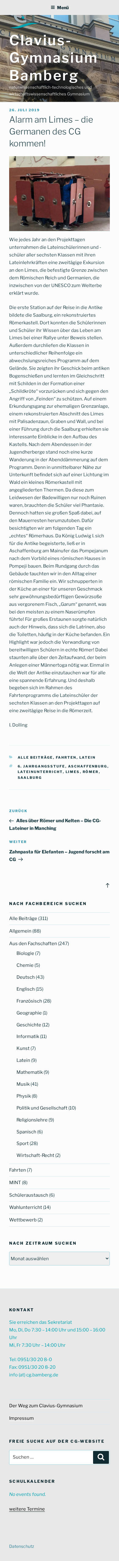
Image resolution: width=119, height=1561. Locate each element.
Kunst (23, 1048)
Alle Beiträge (35, 757)
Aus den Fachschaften (33, 943)
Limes (73, 772)
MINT (15, 1182)
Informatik (27, 1036)
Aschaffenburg (87, 766)
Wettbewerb (23, 1220)
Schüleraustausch (28, 1195)
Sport (22, 1143)
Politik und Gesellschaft (41, 1108)
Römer (91, 772)
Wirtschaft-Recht (35, 1155)
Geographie (29, 1013)
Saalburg (30, 777)
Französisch (29, 1001)
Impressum (21, 1418)
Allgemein (20, 931)
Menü (63, 7)
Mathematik (29, 1072)
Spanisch (26, 1132)
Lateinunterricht (40, 772)
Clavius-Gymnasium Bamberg (53, 58)
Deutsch (25, 977)
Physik (23, 1096)
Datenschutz (21, 1546)
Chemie (25, 965)
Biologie (25, 953)
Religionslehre (32, 1120)
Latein (87, 757)
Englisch (25, 989)
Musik (23, 1084)
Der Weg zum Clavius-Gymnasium (46, 1405)
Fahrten (66, 757)
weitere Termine (27, 1509)
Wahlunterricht (25, 1207)
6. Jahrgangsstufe (41, 766)
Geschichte (28, 1025)
